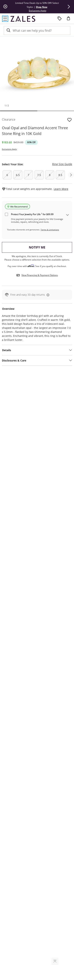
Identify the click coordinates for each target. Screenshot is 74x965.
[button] (68, 6)
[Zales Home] (22, 19)
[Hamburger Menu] (5, 18)
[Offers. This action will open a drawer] (59, 18)
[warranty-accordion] (67, 215)
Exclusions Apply (9, 149)
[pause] (5, 6)
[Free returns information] (47, 295)
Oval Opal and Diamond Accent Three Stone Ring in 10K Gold (35, 130)
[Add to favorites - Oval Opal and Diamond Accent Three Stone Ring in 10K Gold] (69, 119)
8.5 (60, 175)
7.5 (39, 175)
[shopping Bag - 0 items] (70, 20)
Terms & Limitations (50, 229)
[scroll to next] (71, 175)
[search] (8, 30)
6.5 (18, 175)
